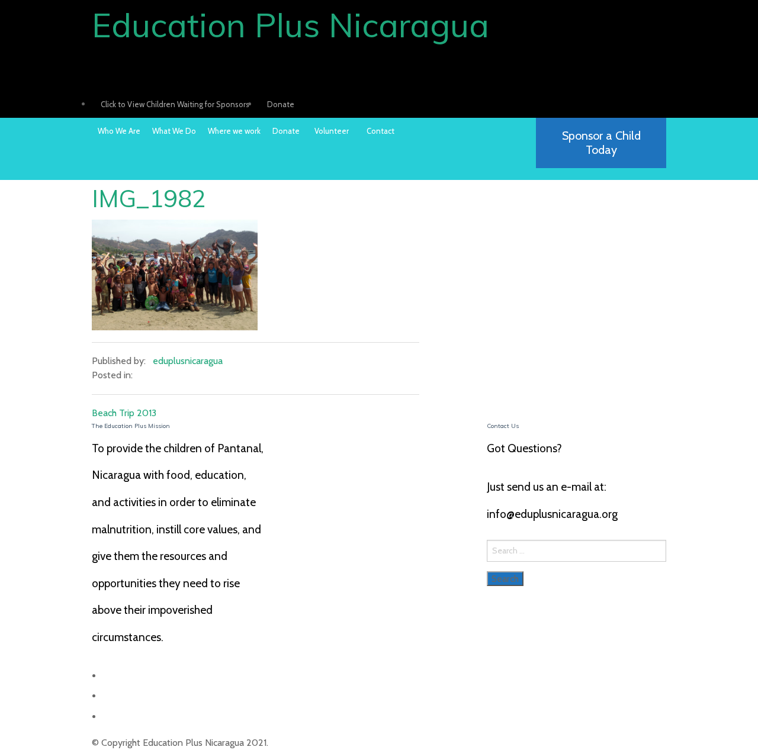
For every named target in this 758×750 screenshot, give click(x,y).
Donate (280, 104)
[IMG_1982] (175, 274)
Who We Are (119, 131)
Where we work (234, 131)
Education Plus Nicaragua (290, 25)
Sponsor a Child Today (601, 142)
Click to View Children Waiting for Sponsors (175, 104)
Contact (380, 131)
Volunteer (331, 131)
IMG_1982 (149, 198)
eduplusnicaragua (188, 360)
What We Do (174, 131)
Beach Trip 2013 (124, 413)
